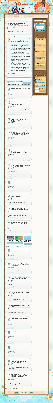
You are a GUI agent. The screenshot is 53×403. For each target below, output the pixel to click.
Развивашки (38, 63)
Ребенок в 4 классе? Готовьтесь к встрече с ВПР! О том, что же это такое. (42, 85)
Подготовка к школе (40, 54)
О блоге (31, 392)
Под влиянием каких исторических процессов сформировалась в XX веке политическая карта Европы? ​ (20, 103)
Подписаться (40, 28)
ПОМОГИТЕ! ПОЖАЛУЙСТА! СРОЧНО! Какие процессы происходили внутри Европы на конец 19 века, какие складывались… (20, 134)
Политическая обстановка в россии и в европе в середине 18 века (20, 89)
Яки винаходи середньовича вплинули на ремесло (20, 293)
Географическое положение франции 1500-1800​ (20, 347)
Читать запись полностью (28, 243)
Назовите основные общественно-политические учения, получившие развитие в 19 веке (19, 119)
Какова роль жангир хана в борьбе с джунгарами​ (19, 319)
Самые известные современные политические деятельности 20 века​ (20, 209)
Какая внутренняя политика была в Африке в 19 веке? (19, 196)
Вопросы (21, 392)
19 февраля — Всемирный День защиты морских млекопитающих (27, 241)
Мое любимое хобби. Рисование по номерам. (42, 80)
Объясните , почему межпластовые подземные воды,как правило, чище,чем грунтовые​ (19, 361)
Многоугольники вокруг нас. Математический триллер (18, 241)
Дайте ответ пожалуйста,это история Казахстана (20, 306)
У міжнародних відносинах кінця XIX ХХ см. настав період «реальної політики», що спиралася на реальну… (20, 165)
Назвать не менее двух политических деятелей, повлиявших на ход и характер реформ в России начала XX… (20, 151)
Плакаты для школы (39, 53)
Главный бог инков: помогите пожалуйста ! (18, 332)
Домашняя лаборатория (40, 43)
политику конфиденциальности (27, 84)
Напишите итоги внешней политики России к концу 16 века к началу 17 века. (19, 223)
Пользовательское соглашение (23, 389)
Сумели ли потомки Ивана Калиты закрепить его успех (19, 250)
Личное (38, 49)
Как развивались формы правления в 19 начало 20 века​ (20, 182)
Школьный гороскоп (39, 68)
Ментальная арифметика (40, 51)
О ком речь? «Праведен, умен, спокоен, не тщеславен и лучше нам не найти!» (20, 278)
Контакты (36, 392)
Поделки (38, 56)
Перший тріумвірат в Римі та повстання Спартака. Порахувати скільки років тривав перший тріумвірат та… (19, 376)
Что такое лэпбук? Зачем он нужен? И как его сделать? (10, 241)
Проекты (38, 61)
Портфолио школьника (40, 58)
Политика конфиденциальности (16, 389)
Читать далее (42, 82)
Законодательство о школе (40, 46)
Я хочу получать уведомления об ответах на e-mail (14, 82)
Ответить (29, 38)
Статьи (26, 392)
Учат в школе (39, 65)
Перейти (44, 20)
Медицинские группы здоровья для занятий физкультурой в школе (42, 90)
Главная (16, 392)
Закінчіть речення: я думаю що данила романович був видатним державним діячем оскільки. (20, 264)
